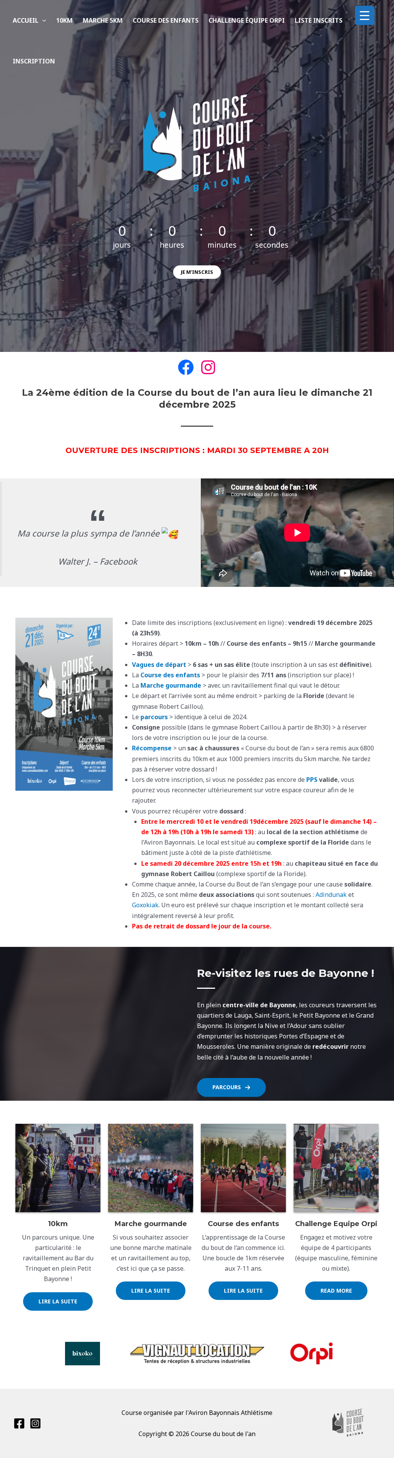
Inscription (34, 61)
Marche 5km (103, 20)
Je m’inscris (197, 271)
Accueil (25, 20)
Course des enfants (166, 20)
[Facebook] (19, 1423)
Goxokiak (145, 905)
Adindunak (331, 894)
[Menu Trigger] (364, 15)
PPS (311, 779)
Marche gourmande (170, 685)
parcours (154, 717)
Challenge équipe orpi (247, 20)
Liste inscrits (318, 20)
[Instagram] (35, 1423)
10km (64, 20)
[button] (42, 20)
